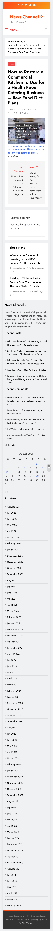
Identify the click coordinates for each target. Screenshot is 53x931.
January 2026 (13, 549)
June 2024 (12, 666)
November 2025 (15, 562)
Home (11, 64)
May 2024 (12, 672)
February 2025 (14, 617)
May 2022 (12, 819)
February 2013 (14, 905)
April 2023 (12, 752)
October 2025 (14, 568)
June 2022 (12, 813)
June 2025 (12, 592)
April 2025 (12, 604)
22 (37, 476)
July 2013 (11, 875)
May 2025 (12, 598)
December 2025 (15, 555)
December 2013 (14, 844)
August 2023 (13, 727)
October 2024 (14, 641)
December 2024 (15, 629)
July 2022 (11, 807)
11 (12, 471)
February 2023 (14, 764)
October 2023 (14, 715)
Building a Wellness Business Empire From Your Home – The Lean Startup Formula (26, 282)
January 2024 (13, 697)
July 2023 (11, 733)
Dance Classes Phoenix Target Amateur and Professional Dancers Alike (26, 401)
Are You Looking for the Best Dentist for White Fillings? (26, 421)
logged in (28, 224)
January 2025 (13, 623)
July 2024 (11, 660)
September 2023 (15, 721)
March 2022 (13, 832)
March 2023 (13, 758)
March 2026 (13, 537)
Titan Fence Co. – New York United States (26, 369)
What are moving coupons (31, 429)
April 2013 (12, 893)
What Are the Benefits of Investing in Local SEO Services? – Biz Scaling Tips (26, 259)
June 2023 (12, 740)
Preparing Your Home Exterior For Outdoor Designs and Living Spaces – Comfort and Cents (27, 379)
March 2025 (13, 611)
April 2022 (12, 826)
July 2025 (11, 586)
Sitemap (34, 919)
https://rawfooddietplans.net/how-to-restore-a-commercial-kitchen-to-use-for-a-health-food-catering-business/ (26, 149)
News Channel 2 (26, 17)
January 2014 (13, 838)
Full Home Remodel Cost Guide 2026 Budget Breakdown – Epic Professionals (25, 362)
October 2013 (13, 856)
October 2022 (14, 789)
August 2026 (13, 506)
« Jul (7, 491)
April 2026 (12, 531)
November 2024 (15, 635)
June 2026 (12, 519)
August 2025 (13, 580)
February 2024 (14, 690)
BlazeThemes (27, 923)
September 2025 (15, 574)
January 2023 (13, 770)
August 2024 (13, 654)
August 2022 (13, 801)
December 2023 (15, 703)
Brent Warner (13, 397)
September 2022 (15, 795)
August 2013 (13, 868)
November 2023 (15, 709)
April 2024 (12, 678)
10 (6, 471)
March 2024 (13, 684)
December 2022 (15, 776)
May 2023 (12, 746)
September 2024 (15, 647)
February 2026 (14, 543)
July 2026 (11, 512)
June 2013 (12, 881)
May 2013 (11, 887)
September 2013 (15, 862)
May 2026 (12, 525)
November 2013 (15, 850)
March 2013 (12, 899)
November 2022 (15, 783)
